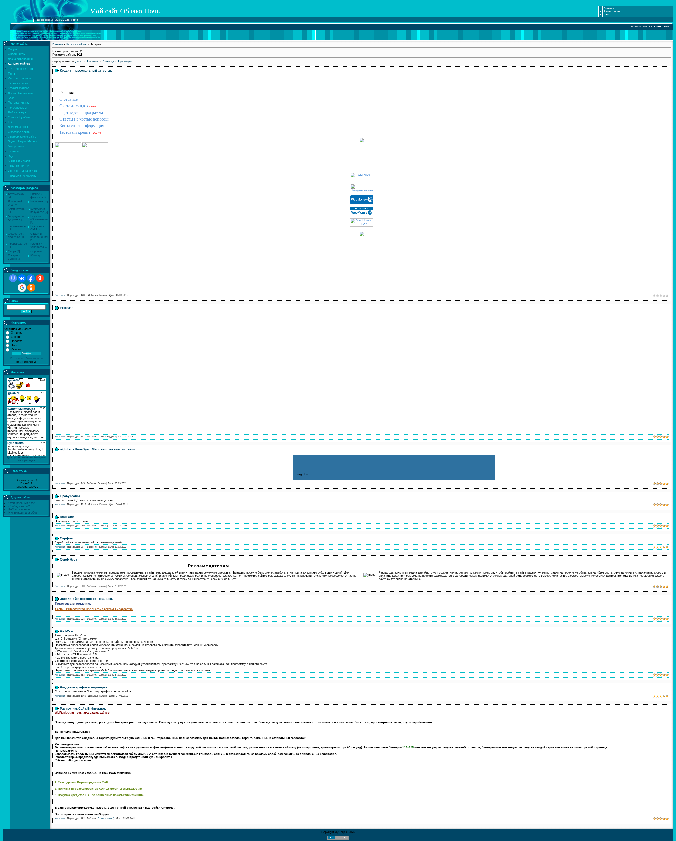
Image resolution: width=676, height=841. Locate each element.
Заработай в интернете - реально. (86, 599)
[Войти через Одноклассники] (31, 288)
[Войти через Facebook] (31, 278)
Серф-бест (68, 559)
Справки (36, 251)
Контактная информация (81, 125)
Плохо (15, 345)
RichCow (66, 631)
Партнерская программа (81, 112)
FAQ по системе (19, 509)
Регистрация (612, 11)
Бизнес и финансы (36, 195)
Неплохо (16, 341)
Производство (17, 243)
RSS (667, 26)
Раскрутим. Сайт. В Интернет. (83, 708)
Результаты (16, 358)
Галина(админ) (106, 818)
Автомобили (16, 194)
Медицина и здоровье (16, 218)
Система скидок (73, 106)
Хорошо (16, 336)
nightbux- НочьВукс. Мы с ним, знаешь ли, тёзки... (98, 449)
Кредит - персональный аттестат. (86, 70)
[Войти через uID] (13, 278)
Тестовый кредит (74, 132)
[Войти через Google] (22, 287)
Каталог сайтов (76, 44)
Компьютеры (16, 208)
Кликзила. (68, 517)
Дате (78, 61)
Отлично (16, 332)
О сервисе (68, 99)
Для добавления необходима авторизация (26, 459)
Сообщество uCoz (20, 506)
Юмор (34, 255)
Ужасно (16, 349)
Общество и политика (16, 235)
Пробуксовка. (70, 496)
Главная (609, 8)
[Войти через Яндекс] (40, 278)
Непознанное (17, 226)
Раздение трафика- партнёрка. (84, 687)
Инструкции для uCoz (22, 512)
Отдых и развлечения (39, 235)
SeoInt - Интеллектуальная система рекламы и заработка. (94, 609)
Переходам (124, 61)
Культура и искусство (37, 210)
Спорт (12, 251)
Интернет (36, 201)
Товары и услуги (14, 257)
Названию (92, 61)
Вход (607, 14)
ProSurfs (66, 308)
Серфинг (67, 538)
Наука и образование (39, 218)
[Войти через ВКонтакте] (22, 278)
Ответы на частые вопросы (84, 119)
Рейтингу (108, 61)
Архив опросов (34, 358)
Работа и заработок (37, 245)
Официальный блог (21, 503)
